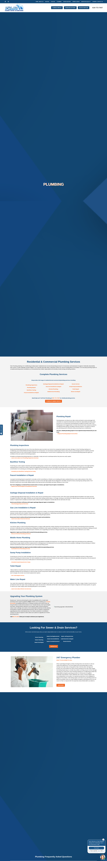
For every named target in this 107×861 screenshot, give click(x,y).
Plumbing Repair (31, 387)
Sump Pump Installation (75, 386)
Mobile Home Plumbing (53, 391)
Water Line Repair (75, 391)
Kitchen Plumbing (53, 389)
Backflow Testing (31, 390)
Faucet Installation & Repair (31, 392)
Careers (94, 1)
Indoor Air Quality (86, 1)
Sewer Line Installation (53, 639)
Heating (47, 1)
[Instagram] (8, 2)
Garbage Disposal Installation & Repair (53, 384)
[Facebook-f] (5, 2)
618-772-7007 (56, 398)
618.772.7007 (16, 616)
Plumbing (59, 1)
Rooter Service (75, 384)
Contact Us (100, 1)
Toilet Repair (75, 389)
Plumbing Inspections (31, 385)
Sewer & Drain (76, 1)
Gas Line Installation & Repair (53, 386)
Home (37, 1)
